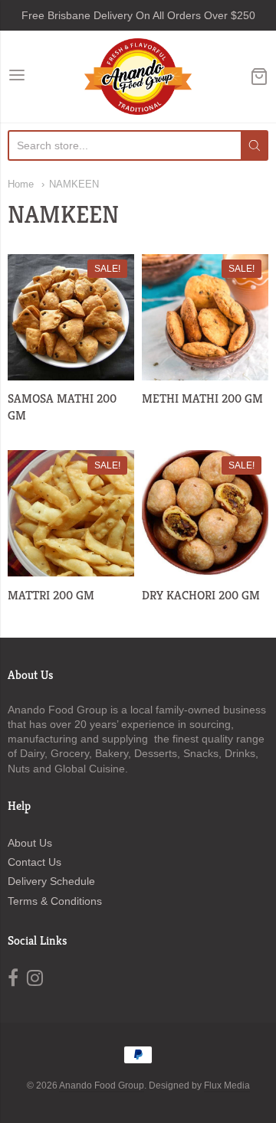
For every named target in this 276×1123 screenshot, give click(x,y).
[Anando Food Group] (137, 76)
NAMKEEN (74, 184)
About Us (30, 843)
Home (21, 184)
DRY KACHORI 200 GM (201, 595)
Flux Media (227, 1085)
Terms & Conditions (55, 901)
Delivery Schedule (51, 881)
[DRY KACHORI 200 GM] (205, 513)
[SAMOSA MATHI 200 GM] (71, 317)
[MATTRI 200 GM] (71, 513)
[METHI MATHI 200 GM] (205, 317)
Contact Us (34, 862)
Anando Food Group (101, 1085)
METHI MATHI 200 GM (202, 398)
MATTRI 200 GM (51, 595)
